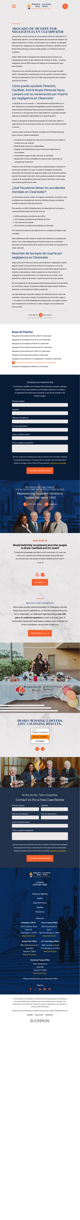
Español (40, 898)
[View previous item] (37, 749)
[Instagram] (49, 989)
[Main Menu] (14, 6)
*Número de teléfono (20, 418)
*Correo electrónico (19, 426)
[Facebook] (30, 989)
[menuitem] (40, 336)
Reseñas (40, 907)
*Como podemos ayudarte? (22, 443)
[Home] (39, 6)
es (35, 103)
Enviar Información (40, 470)
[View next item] (43, 575)
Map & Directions (28, 936)
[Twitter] (35, 989)
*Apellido (15, 410)
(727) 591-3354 (36, 77)
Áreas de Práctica (40, 903)
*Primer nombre (18, 401)
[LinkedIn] (40, 989)
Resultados (40, 912)
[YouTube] (44, 989)
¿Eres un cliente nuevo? (21, 434)
